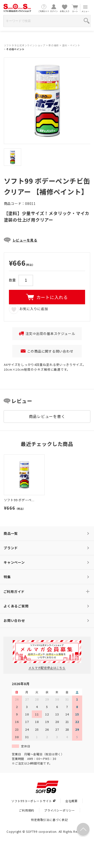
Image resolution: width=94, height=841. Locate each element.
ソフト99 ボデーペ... (19, 500)
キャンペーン (14, 562)
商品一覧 (11, 533)
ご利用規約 (26, 810)
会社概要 (71, 801)
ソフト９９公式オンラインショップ (24, 45)
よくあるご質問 (16, 606)
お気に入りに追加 (33, 308)
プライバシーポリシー (59, 810)
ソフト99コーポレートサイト (31, 801)
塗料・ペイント (71, 45)
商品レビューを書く (47, 416)
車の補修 (53, 45)
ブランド (11, 547)
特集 (7, 576)
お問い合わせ (14, 620)
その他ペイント (15, 49)
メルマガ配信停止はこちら (46, 668)
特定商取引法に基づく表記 (49, 820)
